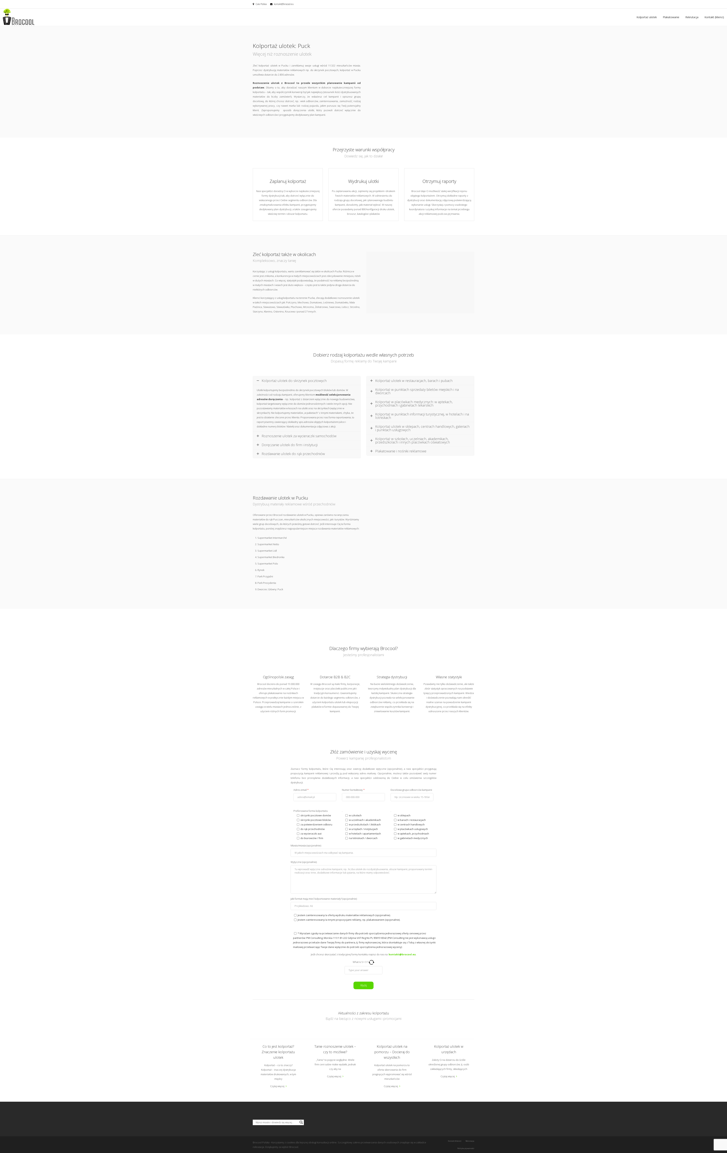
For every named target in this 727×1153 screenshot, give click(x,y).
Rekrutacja (691, 17)
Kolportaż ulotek (647, 17)
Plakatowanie (671, 17)
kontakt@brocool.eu (284, 4)
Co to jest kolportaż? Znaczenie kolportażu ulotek (278, 1052)
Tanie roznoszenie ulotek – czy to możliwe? (335, 1049)
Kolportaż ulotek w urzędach (448, 1049)
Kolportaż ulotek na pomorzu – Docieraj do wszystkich (392, 1052)
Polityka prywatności (465, 1148)
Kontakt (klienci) (714, 17)
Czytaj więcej (277, 1086)
